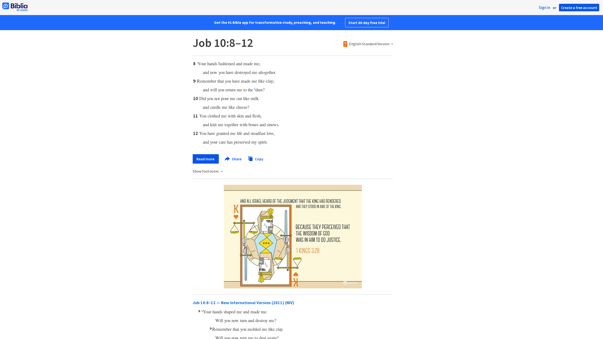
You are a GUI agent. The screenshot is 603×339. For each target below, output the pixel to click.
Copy (258, 159)
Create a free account (579, 7)
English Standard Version (369, 44)
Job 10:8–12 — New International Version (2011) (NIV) (243, 302)
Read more (205, 159)
